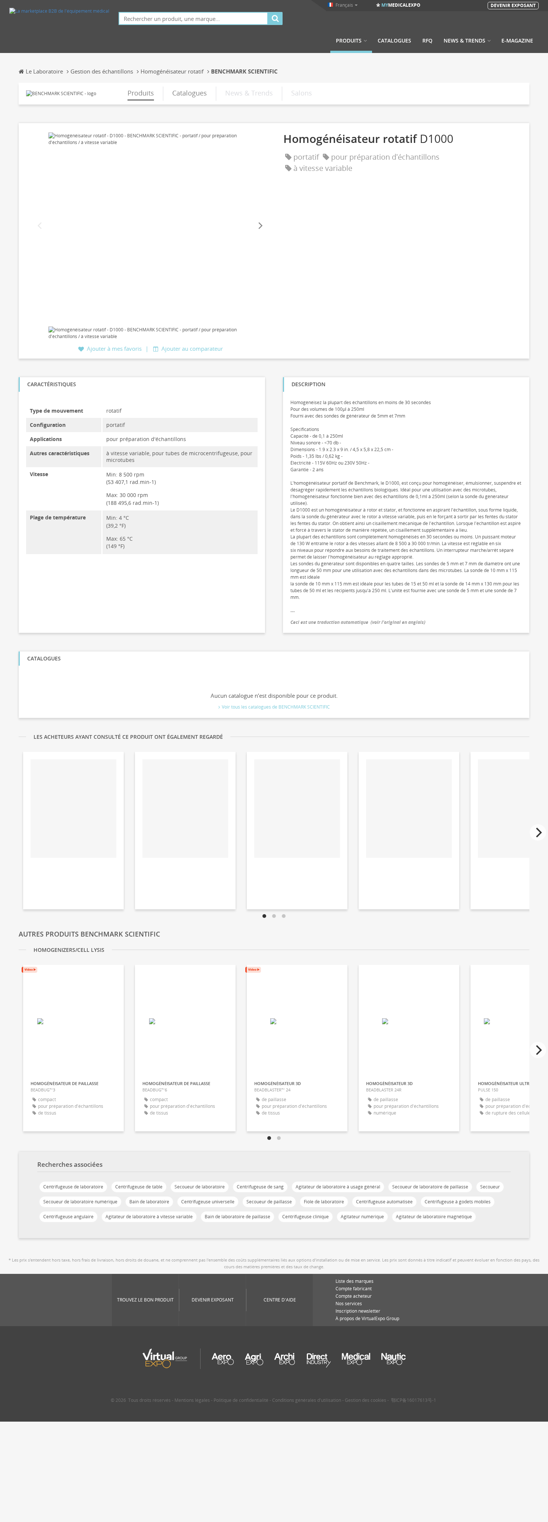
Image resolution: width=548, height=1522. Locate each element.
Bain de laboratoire (149, 1201)
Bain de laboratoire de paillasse (237, 1216)
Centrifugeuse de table (139, 1187)
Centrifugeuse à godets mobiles (458, 1201)
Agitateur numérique (362, 1216)
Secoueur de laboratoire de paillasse (430, 1187)
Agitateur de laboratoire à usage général (338, 1187)
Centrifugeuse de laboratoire (73, 1187)
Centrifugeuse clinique (305, 1216)
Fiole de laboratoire (324, 1201)
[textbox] (193, 18)
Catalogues (394, 40)
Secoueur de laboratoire (199, 1187)
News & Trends (464, 40)
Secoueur (490, 1187)
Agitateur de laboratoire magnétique (434, 1216)
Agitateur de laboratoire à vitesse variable (149, 1216)
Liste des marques (355, 1281)
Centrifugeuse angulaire (68, 1216)
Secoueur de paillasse (269, 1201)
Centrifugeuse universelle (207, 1201)
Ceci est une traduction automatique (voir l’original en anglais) (357, 622)
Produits (349, 40)
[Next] (259, 226)
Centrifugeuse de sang (260, 1187)
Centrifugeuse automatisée (384, 1201)
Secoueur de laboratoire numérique (80, 1201)
